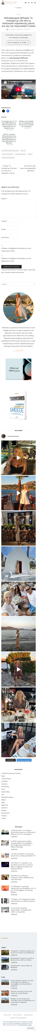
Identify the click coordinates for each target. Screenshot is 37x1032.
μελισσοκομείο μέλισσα (8, 157)
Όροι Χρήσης (17, 1015)
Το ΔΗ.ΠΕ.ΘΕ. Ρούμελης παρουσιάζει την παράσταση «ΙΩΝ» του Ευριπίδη (21, 910)
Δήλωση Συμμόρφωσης (18, 1018)
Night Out (4, 805)
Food (3, 789)
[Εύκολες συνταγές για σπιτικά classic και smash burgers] (5, 993)
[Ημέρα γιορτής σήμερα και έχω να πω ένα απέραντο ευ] (18, 740)
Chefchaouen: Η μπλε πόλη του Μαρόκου (21, 966)
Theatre (4, 816)
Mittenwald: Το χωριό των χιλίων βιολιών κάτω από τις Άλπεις (22, 959)
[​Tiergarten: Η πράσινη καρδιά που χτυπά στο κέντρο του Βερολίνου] (5, 952)
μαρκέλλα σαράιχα (20, 154)
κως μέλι (23, 150)
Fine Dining (5, 787)
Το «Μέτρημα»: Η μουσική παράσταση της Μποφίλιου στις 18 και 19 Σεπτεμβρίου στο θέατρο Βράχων (23, 889)
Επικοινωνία (28, 1015)
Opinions (4, 808)
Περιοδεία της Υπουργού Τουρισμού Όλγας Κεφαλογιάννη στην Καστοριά (22, 877)
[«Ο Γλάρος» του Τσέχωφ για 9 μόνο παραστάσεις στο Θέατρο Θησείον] (5, 900)
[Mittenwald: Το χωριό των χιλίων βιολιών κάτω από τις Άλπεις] (5, 960)
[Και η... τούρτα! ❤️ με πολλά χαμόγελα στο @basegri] (18, 704)
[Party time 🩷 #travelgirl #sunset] (18, 634)
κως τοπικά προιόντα (7, 154)
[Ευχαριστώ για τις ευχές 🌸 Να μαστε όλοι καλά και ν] (18, 528)
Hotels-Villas (5, 792)
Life (2, 794)
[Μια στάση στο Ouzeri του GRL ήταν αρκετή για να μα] (18, 669)
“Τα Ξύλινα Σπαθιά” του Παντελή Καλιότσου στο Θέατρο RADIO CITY (23, 855)
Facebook (4, 938)
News (3, 802)
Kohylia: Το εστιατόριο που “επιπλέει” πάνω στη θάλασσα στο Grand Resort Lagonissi (23, 1000)
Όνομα (4, 221)
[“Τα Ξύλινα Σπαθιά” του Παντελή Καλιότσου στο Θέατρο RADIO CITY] (5, 855)
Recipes (4, 810)
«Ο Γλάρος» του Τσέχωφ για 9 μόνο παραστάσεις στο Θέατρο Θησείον (23, 900)
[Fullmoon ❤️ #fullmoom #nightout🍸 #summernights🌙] (18, 457)
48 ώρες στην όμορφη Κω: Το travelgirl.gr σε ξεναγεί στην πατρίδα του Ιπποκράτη (26, 123)
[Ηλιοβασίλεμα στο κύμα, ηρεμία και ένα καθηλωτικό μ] (18, 493)
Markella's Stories (7, 797)
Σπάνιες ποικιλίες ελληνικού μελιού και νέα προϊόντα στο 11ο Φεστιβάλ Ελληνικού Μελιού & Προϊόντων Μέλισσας (9, 138)
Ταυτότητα (7, 1015)
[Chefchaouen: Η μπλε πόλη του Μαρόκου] (5, 967)
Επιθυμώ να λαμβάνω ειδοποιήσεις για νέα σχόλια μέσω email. (16, 249)
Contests (4, 784)
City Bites (4, 781)
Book (3, 776)
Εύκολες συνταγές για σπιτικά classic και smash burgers (21, 992)
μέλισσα (30, 154)
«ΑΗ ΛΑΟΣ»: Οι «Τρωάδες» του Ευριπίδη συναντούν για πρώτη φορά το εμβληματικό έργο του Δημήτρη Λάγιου (22, 866)
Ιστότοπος (5, 237)
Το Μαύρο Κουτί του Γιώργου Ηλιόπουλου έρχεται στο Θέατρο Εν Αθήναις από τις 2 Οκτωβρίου (23, 832)
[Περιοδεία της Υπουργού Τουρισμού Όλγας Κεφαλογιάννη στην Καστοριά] (5, 877)
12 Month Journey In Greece (10, 773)
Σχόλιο (4, 199)
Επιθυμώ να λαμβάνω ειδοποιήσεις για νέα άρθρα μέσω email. (16, 259)
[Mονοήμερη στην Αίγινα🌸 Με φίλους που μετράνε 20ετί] (18, 599)
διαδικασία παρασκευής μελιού (10, 150)
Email (3, 229)
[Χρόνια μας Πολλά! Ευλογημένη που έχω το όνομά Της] (18, 563)
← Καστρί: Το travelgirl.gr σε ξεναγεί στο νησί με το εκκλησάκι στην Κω (9, 169)
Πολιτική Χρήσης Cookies (25, 1025)
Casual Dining (6, 779)
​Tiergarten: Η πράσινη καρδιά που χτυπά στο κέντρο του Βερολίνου (23, 952)
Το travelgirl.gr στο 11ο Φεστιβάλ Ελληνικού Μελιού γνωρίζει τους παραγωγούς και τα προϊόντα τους (9, 124)
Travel (18, 14)
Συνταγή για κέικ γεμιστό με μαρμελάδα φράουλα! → (28, 168)
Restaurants (5, 813)
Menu (19, 8)
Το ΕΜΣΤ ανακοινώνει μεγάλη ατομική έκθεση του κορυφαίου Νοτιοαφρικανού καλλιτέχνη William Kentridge (21, 844)
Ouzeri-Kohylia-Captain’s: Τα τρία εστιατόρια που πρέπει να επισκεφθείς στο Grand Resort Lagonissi (22, 983)
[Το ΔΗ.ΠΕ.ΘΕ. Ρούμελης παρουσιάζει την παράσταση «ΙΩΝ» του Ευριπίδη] (5, 909)
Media (3, 800)
